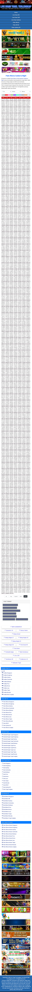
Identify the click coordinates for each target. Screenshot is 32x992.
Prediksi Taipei (6, 690)
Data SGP (26, 982)
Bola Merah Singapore (8, 796)
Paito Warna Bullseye (8, 710)
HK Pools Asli (19, 989)
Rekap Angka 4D (9, 645)
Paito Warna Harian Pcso (9, 836)
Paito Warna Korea (7, 714)
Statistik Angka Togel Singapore (10, 734)
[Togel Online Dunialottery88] (16, 934)
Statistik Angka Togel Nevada (10, 754)
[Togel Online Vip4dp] (16, 928)
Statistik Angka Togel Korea (9, 747)
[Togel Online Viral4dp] (16, 70)
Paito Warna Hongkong (8, 703)
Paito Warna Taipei (7, 719)
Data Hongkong (6, 765)
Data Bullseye (6, 772)
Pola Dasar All (24, 645)
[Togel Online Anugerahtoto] (16, 941)
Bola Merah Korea (7, 809)
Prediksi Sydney (7, 677)
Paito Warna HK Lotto (18, 988)
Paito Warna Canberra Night (16, 76)
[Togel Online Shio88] (16, 966)
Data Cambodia (6, 770)
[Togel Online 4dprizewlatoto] (16, 903)
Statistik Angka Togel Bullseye (10, 743)
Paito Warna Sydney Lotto (18, 986)
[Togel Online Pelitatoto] (16, 63)
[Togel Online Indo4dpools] (16, 916)
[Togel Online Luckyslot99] (16, 922)
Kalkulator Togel (16, 662)
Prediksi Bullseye (7, 681)
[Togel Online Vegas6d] (16, 878)
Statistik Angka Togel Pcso (9, 745)
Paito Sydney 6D (16, 27)
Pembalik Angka (9, 652)
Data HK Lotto (10, 988)
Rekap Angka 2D (16, 641)
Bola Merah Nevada (7, 816)
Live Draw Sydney (16, 20)
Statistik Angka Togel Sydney (10, 739)
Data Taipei (5, 780)
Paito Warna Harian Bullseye (9, 833)
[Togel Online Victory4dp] (16, 866)
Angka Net (8, 980)
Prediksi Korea (6, 685)
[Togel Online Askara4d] (16, 885)
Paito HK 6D (16, 25)
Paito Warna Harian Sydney (9, 829)
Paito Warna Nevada (8, 721)
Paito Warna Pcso (7, 712)
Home (16, 12)
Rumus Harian (24, 630)
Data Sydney (6, 767)
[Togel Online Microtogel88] (16, 853)
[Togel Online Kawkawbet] (16, 872)
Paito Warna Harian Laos (9, 840)
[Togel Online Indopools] (16, 959)
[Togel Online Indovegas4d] (16, 972)
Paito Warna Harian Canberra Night (11, 610)
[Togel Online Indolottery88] (16, 947)
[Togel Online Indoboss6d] (16, 860)
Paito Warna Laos (7, 716)
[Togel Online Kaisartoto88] (16, 910)
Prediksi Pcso (6, 683)
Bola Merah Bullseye (8, 805)
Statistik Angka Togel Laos (9, 749)
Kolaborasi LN (24, 659)
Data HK (21, 982)
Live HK (3, 671)
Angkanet (15, 985)
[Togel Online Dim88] (16, 38)
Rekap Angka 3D (23, 637)
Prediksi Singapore (7, 673)
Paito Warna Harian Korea (9, 838)
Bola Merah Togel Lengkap (9, 818)
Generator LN (9, 630)
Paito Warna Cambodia (8, 708)
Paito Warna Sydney (8, 706)
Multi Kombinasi (23, 652)
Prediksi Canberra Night (21, 619)
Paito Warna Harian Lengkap (9, 846)
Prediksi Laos (6, 688)
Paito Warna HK (15, 980)
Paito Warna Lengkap (8, 727)
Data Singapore (6, 763)
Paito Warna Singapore (8, 701)
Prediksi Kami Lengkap (8, 694)
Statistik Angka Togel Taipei (9, 752)
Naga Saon (27, 980)
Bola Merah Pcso (7, 807)
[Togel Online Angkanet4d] (16, 953)
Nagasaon (21, 980)
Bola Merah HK (6, 798)
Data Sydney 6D (7, 787)
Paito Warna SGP (15, 982)
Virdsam (4, 980)
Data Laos (5, 778)
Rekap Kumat (16, 634)
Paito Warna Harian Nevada (9, 844)
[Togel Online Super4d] (16, 45)
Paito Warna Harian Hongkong (10, 827)
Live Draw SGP (16, 17)
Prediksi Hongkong (7, 675)
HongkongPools (8, 986)
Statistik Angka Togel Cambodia (10, 741)
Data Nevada (6, 782)
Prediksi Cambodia (7, 679)
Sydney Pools (21, 985)
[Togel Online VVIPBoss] (16, 32)
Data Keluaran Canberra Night (10, 605)
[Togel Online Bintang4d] (16, 891)
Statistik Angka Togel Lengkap (10, 756)
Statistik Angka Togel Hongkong (10, 736)
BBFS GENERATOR (17, 627)
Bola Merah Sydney (7, 800)
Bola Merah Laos (7, 811)
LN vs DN (16, 655)
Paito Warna (16, 22)
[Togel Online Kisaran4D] (16, 51)
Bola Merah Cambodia (8, 803)
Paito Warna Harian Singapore (10, 825)
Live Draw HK (16, 15)
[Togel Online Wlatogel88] (16, 897)
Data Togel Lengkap (8, 789)
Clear (25, 596)
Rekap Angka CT (9, 637)
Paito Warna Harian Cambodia (10, 831)
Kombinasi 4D (9, 659)
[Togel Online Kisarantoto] (16, 57)
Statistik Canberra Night (9, 619)
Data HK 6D (5, 785)
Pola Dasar (17, 648)
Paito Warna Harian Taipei (9, 842)
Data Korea (5, 776)
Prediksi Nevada (7, 692)
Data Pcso (5, 774)
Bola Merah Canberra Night (9, 616)
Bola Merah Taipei (7, 813)
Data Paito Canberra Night (9, 613)
